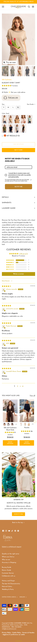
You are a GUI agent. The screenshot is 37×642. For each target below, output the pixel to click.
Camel (17, 119)
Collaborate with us (8, 576)
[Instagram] (6, 531)
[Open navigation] (3, 6)
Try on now (11, 62)
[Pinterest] (15, 531)
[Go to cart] (33, 6)
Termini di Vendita (28, 632)
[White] (21, 424)
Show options (10, 442)
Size (3, 104)
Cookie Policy (16, 632)
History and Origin (8, 581)
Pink (23, 119)
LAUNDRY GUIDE (8, 208)
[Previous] (4, 39)
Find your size (13, 97)
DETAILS (5, 197)
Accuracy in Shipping (9, 562)
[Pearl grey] (8, 424)
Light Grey (17, 128)
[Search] (29, 6)
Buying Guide (6, 567)
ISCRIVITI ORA (18, 514)
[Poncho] (27, 410)
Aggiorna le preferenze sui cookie (14, 634)
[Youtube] (9, 531)
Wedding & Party (8, 589)
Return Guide (6, 570)
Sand (10, 119)
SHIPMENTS (6, 203)
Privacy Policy (6, 632)
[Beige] (12, 424)
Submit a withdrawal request (11, 547)
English (22, 597)
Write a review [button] (18, 274)
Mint (29, 119)
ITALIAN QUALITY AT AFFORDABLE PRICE (18, 1)
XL (18, 107)
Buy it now (18, 150)
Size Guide (30, 104)
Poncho (26, 427)
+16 (16, 424)
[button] (6, 86)
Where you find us (8, 557)
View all (32, 395)
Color (3, 113)
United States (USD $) (9, 597)
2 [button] (17, 386)
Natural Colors (7, 586)
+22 (32, 424)
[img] (6, 286)
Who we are (6, 559)
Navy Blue (10, 128)
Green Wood (4, 128)
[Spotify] (18, 531)
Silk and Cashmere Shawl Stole (10, 429)
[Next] (32, 39)
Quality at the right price (10, 554)
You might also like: (11, 395)
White (4, 119)
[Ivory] (24, 424)
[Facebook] (3, 531)
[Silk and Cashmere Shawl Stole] (10, 410)
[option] (18, 39)
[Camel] (4, 424)
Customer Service (8, 573)
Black (23, 128)
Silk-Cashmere (6, 79)
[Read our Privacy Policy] (31, 180)
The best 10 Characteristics (11, 583)
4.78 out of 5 (23, 254)
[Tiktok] (12, 531)
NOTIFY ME (18, 187)
